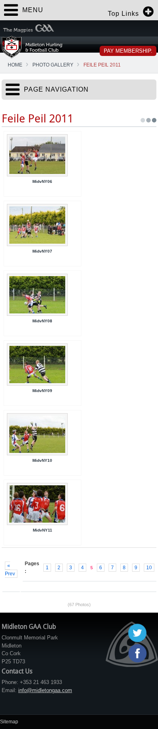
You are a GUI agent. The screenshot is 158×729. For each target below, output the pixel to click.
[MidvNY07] (42, 225)
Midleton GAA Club (32, 47)
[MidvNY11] (42, 504)
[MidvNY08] (42, 295)
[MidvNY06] (42, 155)
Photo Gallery (52, 65)
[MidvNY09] (42, 364)
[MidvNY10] (42, 434)
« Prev (10, 570)
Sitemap (9, 722)
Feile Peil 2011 (102, 65)
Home (15, 65)
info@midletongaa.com (45, 690)
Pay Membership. (128, 51)
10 (149, 567)
